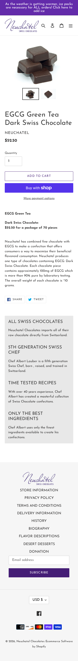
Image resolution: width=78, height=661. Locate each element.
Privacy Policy (39, 498)
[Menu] (70, 25)
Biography (39, 529)
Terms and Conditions (39, 506)
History (39, 521)
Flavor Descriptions (39, 536)
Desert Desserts (39, 544)
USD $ (37, 600)
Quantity (11, 153)
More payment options (39, 198)
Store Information (39, 490)
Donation (39, 552)
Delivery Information (39, 513)
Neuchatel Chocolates (30, 641)
